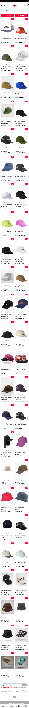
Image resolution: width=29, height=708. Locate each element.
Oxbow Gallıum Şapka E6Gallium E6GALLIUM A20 (6, 590)
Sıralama (8, 15)
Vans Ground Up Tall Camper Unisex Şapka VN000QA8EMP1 (6, 397)
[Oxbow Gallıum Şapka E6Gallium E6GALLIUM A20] (7, 579)
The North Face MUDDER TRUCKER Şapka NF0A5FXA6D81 (20, 424)
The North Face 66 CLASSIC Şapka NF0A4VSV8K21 (6, 424)
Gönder (24, 685)
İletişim (23, 690)
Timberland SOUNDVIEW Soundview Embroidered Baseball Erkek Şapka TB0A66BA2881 (6, 176)
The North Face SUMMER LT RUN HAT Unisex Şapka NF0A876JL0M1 (6, 204)
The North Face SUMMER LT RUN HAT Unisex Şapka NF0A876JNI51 (20, 38)
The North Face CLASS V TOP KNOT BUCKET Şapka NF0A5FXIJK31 (6, 342)
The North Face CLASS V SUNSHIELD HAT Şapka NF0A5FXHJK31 (6, 452)
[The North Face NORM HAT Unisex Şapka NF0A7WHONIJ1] (21, 111)
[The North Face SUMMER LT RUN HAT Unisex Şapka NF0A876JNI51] (21, 28)
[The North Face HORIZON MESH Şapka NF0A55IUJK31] (7, 138)
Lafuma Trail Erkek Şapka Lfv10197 (20, 452)
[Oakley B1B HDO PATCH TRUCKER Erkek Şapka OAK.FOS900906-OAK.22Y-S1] (21, 55)
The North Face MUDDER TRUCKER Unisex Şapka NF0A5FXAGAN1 (20, 535)
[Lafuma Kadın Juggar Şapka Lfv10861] (21, 497)
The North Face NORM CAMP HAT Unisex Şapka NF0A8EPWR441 (20, 342)
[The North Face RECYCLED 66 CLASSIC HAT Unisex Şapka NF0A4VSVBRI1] (21, 138)
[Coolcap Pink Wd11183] (7, 359)
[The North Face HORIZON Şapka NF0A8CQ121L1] (7, 55)
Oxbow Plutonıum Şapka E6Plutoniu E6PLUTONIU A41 (20, 617)
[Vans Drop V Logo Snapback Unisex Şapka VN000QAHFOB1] (21, 304)
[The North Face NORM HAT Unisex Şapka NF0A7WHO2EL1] (21, 276)
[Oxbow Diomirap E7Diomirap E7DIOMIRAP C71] (21, 662)
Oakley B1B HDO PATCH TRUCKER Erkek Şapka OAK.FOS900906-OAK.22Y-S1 (20, 66)
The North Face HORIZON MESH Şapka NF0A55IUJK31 (6, 149)
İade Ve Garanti (15, 690)
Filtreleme (22, 15)
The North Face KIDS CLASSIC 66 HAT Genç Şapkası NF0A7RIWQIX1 (20, 231)
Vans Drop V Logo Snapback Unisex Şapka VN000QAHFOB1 (20, 314)
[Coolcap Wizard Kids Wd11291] (21, 359)
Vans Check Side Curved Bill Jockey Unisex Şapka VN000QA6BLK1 (6, 314)
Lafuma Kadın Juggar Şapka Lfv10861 (20, 507)
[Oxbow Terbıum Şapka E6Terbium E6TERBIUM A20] (21, 635)
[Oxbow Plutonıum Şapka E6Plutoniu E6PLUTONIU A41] (21, 607)
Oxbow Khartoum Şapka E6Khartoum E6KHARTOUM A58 (6, 617)
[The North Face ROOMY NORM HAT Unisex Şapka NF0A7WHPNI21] (7, 552)
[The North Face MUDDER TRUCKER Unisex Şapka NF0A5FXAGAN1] (21, 524)
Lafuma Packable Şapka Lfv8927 (6, 480)
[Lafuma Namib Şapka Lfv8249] (21, 469)
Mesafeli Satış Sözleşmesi (8, 692)
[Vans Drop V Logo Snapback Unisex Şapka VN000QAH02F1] (7, 276)
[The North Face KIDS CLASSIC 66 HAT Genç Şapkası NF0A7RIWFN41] (21, 248)
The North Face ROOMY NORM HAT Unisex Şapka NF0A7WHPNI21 (6, 562)
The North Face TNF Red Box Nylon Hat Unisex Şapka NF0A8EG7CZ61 (20, 93)
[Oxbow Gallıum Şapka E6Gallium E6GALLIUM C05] (21, 579)
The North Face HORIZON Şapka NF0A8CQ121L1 (6, 66)
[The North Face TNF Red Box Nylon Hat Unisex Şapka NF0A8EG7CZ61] (21, 83)
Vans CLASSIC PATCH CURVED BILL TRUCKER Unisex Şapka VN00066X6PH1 (6, 38)
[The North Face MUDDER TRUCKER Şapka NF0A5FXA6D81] (21, 414)
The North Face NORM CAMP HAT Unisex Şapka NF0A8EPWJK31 (6, 259)
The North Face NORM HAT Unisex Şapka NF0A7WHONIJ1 (20, 121)
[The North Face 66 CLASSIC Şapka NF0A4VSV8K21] (7, 414)
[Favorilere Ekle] (7, 30)
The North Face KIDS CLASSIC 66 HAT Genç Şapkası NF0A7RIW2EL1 (6, 93)
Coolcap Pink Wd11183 (5, 369)
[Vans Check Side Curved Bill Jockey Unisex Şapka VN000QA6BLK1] (7, 304)
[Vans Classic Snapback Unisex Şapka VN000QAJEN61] (7, 111)
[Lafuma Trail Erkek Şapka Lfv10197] (21, 441)
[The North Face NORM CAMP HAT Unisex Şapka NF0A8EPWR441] (21, 331)
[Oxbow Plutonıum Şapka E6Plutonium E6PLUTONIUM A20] (7, 635)
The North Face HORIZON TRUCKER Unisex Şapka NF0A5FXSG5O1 (20, 176)
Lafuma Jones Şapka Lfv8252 (6, 507)
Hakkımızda (7, 690)
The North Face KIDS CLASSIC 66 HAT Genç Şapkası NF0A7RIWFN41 (20, 259)
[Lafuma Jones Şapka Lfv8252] (7, 497)
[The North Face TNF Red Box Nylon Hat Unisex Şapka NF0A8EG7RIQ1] (7, 221)
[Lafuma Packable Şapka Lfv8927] (7, 469)
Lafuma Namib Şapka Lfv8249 (20, 480)
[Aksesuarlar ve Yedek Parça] (3, 10)
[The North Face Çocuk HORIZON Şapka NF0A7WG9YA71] (21, 193)
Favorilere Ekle (7, 361)
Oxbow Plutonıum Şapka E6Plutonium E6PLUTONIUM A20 (6, 645)
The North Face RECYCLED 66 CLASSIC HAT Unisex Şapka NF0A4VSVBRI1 (20, 149)
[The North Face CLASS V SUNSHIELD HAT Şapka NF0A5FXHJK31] (7, 441)
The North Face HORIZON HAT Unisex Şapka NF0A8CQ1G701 (20, 562)
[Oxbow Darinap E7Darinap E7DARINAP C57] (7, 662)
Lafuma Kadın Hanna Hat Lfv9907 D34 (6, 535)
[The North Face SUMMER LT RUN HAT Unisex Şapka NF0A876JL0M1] (7, 193)
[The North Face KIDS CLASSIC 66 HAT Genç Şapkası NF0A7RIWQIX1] (21, 221)
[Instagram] (14, 697)
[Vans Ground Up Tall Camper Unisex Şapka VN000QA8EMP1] (7, 386)
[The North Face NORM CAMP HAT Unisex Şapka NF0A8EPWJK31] (7, 248)
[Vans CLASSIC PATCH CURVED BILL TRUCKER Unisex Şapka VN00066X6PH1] (7, 28)
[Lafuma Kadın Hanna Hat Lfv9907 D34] (7, 524)
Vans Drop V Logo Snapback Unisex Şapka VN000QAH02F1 (6, 286)
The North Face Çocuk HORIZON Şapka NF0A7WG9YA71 (20, 204)
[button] (19, 37)
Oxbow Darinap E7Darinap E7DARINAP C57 (6, 673)
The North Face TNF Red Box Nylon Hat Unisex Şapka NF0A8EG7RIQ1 (6, 231)
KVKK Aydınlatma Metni (21, 692)
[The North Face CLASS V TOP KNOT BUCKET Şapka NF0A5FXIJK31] (7, 331)
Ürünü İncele (10, 30)
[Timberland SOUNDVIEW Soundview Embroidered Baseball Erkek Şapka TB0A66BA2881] (7, 166)
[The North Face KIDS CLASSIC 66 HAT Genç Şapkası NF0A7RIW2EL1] (7, 83)
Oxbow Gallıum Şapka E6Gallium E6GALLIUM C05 (20, 590)
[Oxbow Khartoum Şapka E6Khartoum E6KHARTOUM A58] (7, 607)
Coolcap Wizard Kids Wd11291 (20, 369)
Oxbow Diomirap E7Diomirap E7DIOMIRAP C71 (20, 673)
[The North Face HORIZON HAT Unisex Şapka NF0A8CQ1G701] (21, 552)
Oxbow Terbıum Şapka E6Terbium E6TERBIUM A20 (20, 645)
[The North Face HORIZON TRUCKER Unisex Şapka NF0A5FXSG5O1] (21, 166)
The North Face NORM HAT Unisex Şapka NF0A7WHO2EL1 (20, 286)
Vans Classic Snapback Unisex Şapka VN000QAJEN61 (6, 121)
